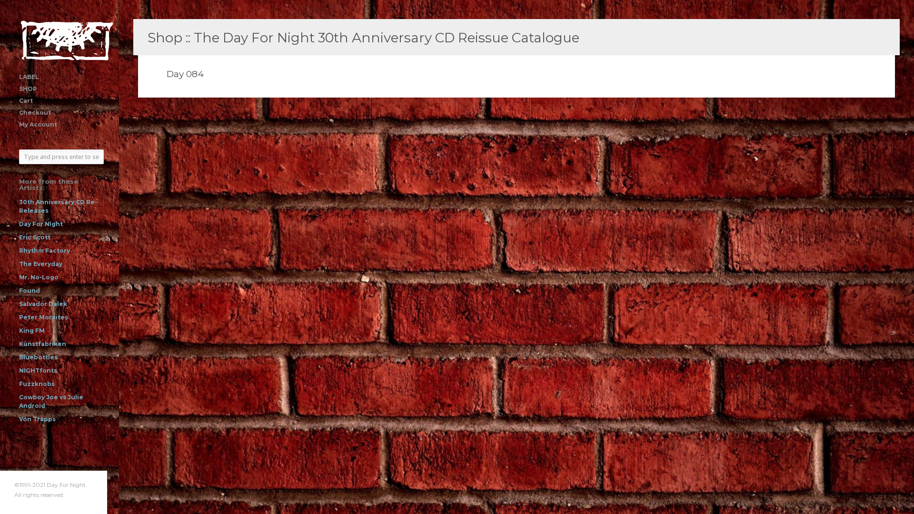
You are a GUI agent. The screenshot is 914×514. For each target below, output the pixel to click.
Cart (26, 100)
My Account (38, 124)
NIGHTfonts (38, 370)
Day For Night (41, 223)
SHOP (28, 88)
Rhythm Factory (44, 250)
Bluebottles (38, 357)
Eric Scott (34, 237)
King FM (32, 330)
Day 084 (185, 73)
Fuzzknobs (37, 383)
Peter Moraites (43, 317)
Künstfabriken (42, 343)
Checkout (35, 112)
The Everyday (40, 263)
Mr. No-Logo (39, 277)
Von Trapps (37, 419)
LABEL (29, 76)
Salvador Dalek (43, 303)
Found (29, 290)
